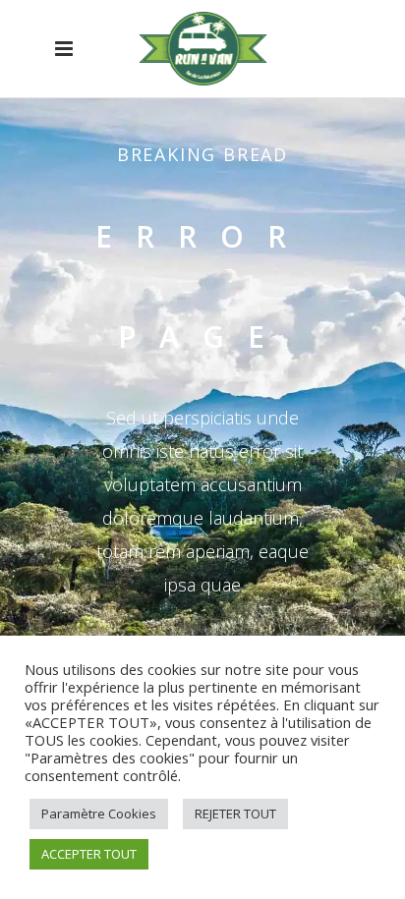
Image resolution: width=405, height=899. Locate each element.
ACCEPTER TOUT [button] (89, 854)
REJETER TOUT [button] (235, 813)
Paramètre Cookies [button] (98, 813)
